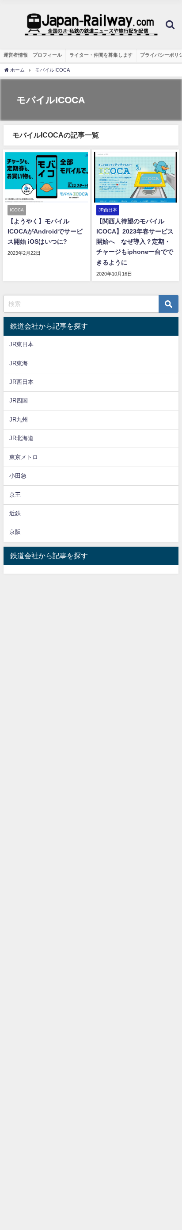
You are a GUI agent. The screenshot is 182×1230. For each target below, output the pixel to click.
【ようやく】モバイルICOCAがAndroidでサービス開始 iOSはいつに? (45, 231)
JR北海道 (21, 438)
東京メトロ (23, 457)
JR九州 (18, 419)
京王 (15, 495)
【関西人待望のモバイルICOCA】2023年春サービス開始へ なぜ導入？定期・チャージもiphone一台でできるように (135, 241)
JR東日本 (21, 344)
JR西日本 (21, 382)
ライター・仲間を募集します (101, 54)
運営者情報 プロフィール (33, 54)
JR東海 (18, 363)
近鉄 (15, 513)
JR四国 (18, 400)
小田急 (18, 476)
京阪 (15, 532)
